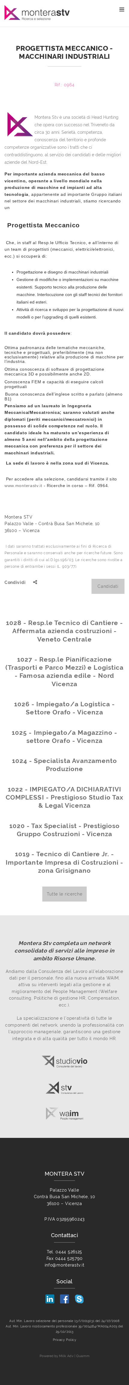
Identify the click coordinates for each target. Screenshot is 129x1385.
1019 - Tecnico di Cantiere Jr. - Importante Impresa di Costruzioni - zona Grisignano (64, 862)
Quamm (82, 1356)
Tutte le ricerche (64, 894)
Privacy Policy (64, 1340)
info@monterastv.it (65, 1265)
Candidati (108, 586)
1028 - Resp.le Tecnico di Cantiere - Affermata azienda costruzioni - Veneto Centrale (64, 631)
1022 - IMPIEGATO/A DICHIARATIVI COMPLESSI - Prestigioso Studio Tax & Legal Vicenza (64, 797)
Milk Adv (66, 1356)
